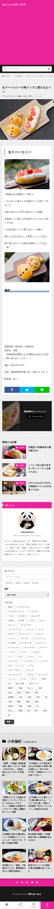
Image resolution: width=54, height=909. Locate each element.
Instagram (33, 907)
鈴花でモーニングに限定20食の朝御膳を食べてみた (39, 868)
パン (41, 96)
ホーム (6, 907)
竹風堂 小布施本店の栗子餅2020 (39, 449)
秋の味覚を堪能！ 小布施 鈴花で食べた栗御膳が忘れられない (40, 837)
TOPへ (47, 907)
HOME (7, 76)
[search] (49, 69)
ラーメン (35, 583)
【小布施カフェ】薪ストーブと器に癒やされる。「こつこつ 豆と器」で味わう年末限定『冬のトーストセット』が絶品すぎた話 (40, 803)
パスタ (26, 583)
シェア (20, 907)
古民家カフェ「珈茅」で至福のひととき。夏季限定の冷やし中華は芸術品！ (14, 868)
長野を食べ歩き (34, 894)
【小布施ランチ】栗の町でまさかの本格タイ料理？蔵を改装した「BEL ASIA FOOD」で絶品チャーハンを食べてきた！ (40, 769)
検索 (8, 721)
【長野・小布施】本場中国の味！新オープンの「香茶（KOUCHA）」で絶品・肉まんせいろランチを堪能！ (14, 769)
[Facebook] (12, 390)
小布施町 (18, 76)
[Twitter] (27, 390)
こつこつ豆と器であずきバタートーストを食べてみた (39, 468)
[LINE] (42, 390)
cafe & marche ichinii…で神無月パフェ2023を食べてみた (40, 486)
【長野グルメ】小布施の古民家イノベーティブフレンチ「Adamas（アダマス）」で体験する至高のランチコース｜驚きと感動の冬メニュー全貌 (14, 804)
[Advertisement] (27, 35)
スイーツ (34, 96)
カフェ (18, 583)
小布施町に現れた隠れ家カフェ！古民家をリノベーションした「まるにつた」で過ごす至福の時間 (14, 838)
